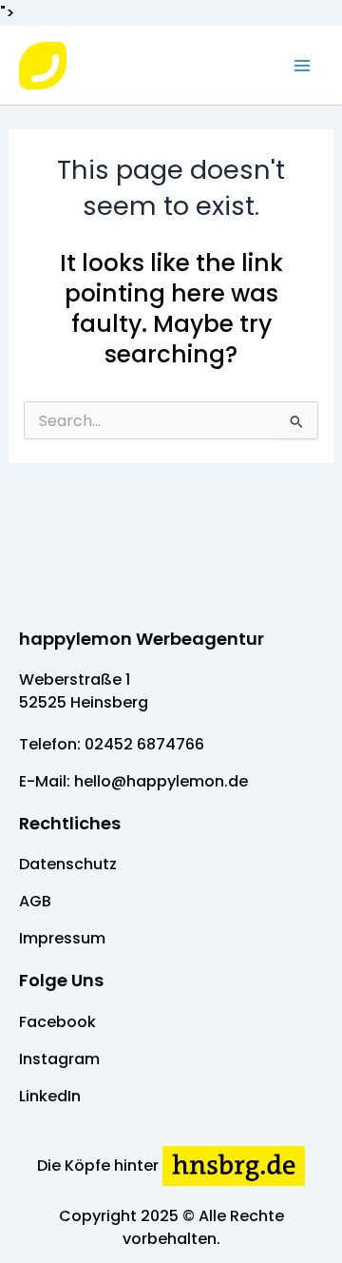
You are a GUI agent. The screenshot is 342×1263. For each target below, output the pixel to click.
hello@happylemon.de (161, 781)
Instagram (59, 1059)
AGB (35, 901)
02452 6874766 (144, 744)
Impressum (62, 938)
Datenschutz (68, 864)
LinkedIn (50, 1096)
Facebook (57, 1022)
